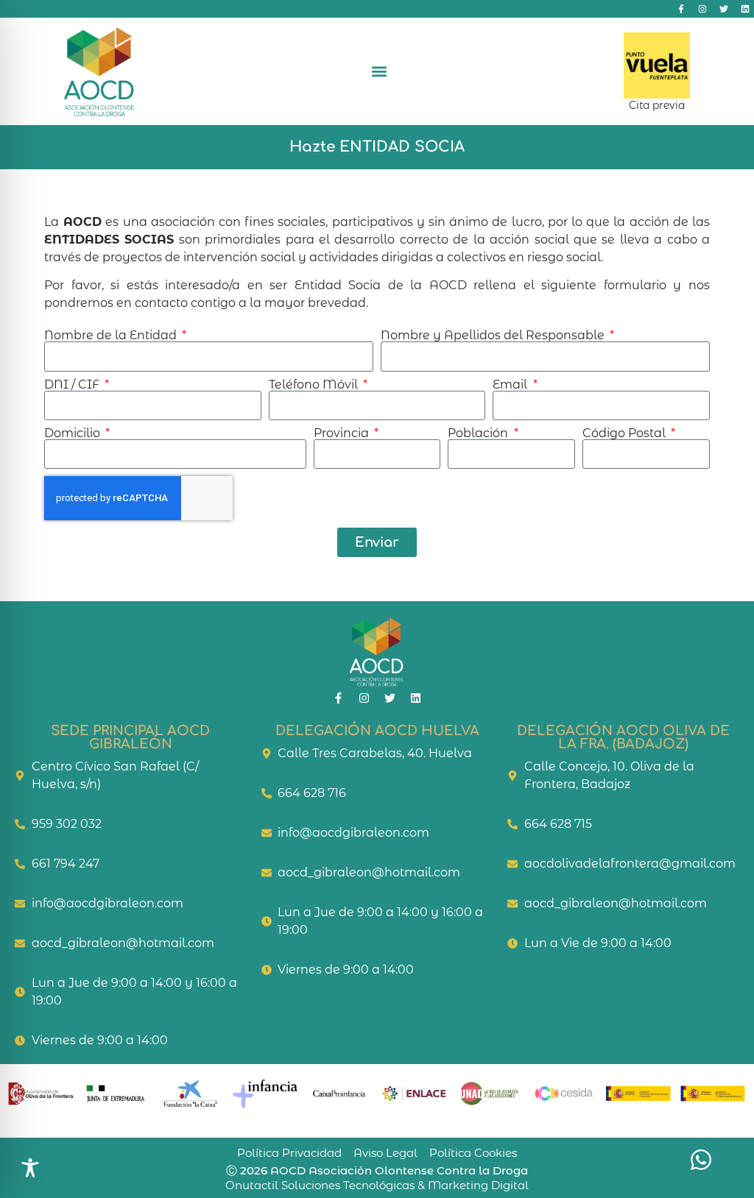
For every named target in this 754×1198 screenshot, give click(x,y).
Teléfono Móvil (315, 385)
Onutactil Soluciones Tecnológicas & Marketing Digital (377, 1185)
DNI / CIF (73, 385)
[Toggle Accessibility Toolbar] (30, 1168)
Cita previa (657, 105)
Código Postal (625, 433)
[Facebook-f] (681, 9)
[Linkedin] (745, 9)
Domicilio (73, 433)
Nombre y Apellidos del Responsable (494, 335)
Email (511, 385)
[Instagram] (702, 9)
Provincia (343, 433)
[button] (379, 71)
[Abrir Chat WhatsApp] (700, 1159)
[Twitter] (724, 9)
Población (479, 433)
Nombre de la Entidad (112, 335)
